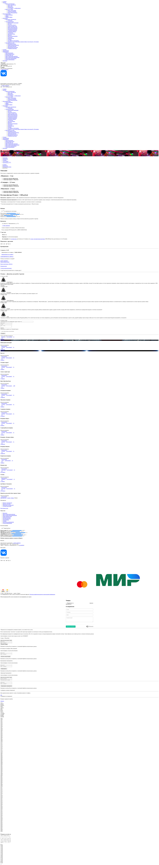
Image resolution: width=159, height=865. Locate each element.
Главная (4, 1)
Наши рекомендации (9, 54)
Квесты (4, 2)
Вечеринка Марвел (12, 31)
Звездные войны (11, 33)
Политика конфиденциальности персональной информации (42, 594)
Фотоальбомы (6, 50)
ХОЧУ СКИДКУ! (4, 260)
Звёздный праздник (12, 46)
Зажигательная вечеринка (13, 45)
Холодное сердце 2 (12, 25)
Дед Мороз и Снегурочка (13, 40)
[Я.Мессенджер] (1, 244)
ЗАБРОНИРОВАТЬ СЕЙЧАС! (6, 256)
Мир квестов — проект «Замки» (7, 497)
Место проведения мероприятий (12, 57)
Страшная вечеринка (12, 30)
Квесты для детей (9, 9)
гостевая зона (14, 238)
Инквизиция (10, 7)
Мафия (6, 16)
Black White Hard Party (12, 27)
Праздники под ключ (9, 42)
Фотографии (5, 161)
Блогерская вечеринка (12, 28)
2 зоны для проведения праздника (37, 238)
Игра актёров (3, 213)
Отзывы (4, 49)
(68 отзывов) (6, 530)
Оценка (2, 328)
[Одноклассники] (4, 244)
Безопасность (3, 216)
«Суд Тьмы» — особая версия (14, 8)
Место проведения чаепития (11, 56)
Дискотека (10, 20)
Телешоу (10, 39)
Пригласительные (9, 52)
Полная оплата (3, 266)
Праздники (5, 18)
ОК (1, 695)
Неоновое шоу (11, 38)
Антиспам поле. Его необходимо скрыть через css (11, 321)
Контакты (5, 60)
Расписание (5, 158)
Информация (6, 51)
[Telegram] (6, 244)
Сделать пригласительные (6, 268)
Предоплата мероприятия (10, 58)
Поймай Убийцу (8, 17)
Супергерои (10, 32)
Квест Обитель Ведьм (12, 12)
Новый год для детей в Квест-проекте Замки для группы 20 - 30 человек (23, 41)
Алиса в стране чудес (12, 26)
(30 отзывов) (5, 533)
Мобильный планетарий (13, 22)
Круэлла (9, 23)
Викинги (10, 35)
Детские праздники (9, 21)
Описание (5, 157)
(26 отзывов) (6, 534)
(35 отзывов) (5, 531)
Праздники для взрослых (10, 19)
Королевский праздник (13, 47)
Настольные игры (7, 13)
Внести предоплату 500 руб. (6, 264)
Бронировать (4, 155)
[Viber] (8, 244)
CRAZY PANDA (9, 14)
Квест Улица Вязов (12, 10)
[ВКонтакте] (3, 244)
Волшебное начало (12, 44)
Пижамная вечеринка (12, 29)
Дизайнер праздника (12, 48)
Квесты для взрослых (10, 3)
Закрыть (2, 701)
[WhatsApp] (10, 244)
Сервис (2, 215)
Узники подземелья (12, 11)
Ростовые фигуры (9, 55)
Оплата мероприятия (9, 59)
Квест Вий (10, 6)
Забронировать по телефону (7, 254)
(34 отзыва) (7, 532)
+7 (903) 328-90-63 (4, 69)
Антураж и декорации (5, 214)
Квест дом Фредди (12, 4)
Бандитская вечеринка (12, 36)
